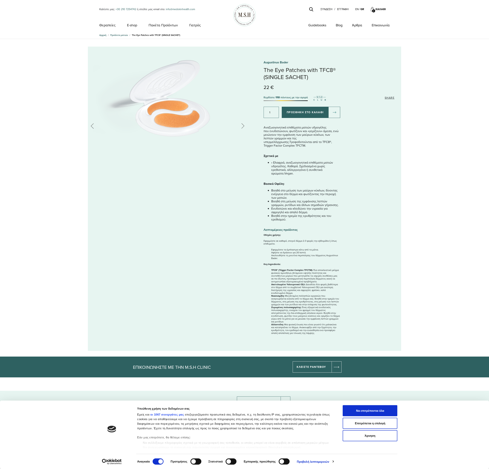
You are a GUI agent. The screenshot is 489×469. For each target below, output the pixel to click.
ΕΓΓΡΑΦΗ (343, 9)
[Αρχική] (244, 15)
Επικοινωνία (381, 25)
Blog (339, 25)
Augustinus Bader (276, 62)
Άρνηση (370, 435)
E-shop (132, 25)
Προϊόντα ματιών (119, 35)
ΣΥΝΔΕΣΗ (326, 9)
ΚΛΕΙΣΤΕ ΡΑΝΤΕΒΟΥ (311, 367)
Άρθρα (357, 25)
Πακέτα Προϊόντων (163, 25)
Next (241, 126)
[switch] (195, 461)
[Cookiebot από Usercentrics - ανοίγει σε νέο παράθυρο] (112, 461)
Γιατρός (195, 25)
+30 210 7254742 (126, 9)
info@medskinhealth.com (180, 9)
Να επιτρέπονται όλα (370, 410)
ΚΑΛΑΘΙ (381, 9)
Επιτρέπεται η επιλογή (370, 423)
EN (357, 9)
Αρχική (102, 35)
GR (362, 9)
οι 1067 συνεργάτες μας (167, 414)
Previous (93, 126)
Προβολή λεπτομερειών (313, 461)
